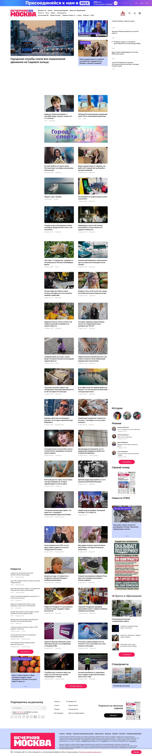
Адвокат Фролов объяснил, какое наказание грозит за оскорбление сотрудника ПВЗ (57, 644)
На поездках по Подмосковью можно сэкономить (93, 186)
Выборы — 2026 (88, 15)
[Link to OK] (19, 716)
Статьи (56, 705)
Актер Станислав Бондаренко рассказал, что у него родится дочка (25, 597)
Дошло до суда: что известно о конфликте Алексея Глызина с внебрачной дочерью (56, 578)
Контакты (122, 733)
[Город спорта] (122, 13)
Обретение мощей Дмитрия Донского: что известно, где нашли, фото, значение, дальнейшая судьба (59, 376)
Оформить (113, 715)
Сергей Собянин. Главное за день (123, 21)
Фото (47, 13)
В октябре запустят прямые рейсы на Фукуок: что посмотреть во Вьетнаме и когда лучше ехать (92, 389)
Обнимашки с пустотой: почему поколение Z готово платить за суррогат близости (90, 227)
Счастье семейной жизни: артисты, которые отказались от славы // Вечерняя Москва (137, 416)
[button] (82, 29)
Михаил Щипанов (123, 427)
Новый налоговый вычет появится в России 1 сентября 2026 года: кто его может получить (93, 407)
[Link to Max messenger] (12, 716)
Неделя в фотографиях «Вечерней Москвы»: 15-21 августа (93, 499)
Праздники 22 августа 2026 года (25, 664)
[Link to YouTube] (27, 716)
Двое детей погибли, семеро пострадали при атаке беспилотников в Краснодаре (25, 589)
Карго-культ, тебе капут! (125, 437)
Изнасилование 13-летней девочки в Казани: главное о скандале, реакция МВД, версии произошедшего (59, 499)
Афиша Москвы (55, 15)
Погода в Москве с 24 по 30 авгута (59, 346)
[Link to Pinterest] (43, 716)
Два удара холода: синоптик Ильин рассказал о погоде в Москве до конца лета (91, 547)
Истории (117, 408)
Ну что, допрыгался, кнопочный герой (129, 429)
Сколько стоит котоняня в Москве (59, 469)
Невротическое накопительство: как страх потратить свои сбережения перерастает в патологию (92, 359)
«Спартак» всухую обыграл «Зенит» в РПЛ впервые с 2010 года (24, 628)
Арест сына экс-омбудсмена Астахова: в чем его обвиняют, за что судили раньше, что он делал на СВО (59, 534)
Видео (53, 13)
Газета (50, 10)
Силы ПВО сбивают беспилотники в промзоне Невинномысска (25, 581)
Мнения (116, 423)
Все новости (25, 652)
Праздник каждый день (22, 659)
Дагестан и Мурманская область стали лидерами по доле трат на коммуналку (23, 605)
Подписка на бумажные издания (83, 733)
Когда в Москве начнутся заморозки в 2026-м (59, 249)
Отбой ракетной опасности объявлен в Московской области (23, 636)
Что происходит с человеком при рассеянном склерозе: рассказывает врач (59, 596)
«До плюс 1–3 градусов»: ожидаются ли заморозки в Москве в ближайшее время (58, 262)
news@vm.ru (132, 741)
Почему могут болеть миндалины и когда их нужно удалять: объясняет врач (59, 438)
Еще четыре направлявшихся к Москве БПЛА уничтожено (125, 53)
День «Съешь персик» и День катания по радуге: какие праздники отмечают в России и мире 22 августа (24, 678)
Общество (18, 600)
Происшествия (19, 577)
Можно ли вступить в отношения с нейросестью (93, 214)
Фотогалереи (58, 713)
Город (57, 267)
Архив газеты (73, 705)
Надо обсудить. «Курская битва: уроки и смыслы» (93, 28)
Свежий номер (121, 467)
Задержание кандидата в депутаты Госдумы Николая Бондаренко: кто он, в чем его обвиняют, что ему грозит (93, 438)
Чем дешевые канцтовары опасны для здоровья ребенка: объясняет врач (93, 596)
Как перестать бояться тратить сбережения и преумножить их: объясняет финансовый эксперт (93, 346)
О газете (62, 733)
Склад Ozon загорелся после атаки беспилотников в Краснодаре (22, 574)
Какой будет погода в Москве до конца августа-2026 (93, 534)
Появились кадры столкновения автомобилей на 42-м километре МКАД (127, 43)
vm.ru (93, 739)
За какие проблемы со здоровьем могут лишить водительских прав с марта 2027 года (91, 674)
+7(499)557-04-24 (86, 741)
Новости (41, 13)
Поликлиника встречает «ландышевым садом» (121, 620)
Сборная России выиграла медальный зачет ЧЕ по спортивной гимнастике (93, 103)
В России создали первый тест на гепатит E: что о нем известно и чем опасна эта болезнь (92, 644)
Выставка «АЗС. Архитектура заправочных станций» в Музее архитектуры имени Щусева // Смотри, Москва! (117, 416)
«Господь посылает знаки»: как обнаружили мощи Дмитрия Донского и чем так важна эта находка (59, 389)
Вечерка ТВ (42, 10)
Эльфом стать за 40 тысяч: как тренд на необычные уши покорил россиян (92, 292)
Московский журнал (61, 10)
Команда (115, 733)
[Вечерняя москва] (33, 741)
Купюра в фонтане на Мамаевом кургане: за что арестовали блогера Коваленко (58, 420)
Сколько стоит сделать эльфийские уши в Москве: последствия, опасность (93, 280)
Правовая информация (134, 733)
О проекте (126, 654)
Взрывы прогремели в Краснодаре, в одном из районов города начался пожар (25, 612)
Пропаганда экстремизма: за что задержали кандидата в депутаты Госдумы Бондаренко (91, 451)
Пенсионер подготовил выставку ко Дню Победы (128, 645)
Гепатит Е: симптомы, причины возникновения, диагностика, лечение (93, 631)
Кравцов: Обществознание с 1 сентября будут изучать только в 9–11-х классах (59, 103)
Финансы (91, 424)
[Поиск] (129, 13)
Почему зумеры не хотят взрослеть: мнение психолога (59, 280)
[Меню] (139, 13)
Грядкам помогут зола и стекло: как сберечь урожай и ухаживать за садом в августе (58, 324)
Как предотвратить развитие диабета (126, 514)
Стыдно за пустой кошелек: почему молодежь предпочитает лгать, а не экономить (58, 227)
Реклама (69, 733)
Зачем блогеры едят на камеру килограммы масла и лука (59, 155)
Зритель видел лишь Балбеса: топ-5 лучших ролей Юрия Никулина (91, 481)
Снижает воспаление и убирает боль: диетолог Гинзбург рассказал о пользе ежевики (92, 578)
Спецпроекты (61, 13)
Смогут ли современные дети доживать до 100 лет (93, 311)
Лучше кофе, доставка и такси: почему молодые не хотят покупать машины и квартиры (58, 293)
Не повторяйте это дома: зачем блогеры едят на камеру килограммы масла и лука (58, 168)
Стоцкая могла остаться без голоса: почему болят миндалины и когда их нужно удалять (58, 451)
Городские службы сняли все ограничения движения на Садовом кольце (42, 38)
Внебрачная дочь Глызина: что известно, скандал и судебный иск (59, 565)
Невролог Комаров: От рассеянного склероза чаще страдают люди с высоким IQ (58, 609)
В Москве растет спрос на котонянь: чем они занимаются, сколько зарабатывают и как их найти (58, 482)
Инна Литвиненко (123, 435)
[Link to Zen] (23, 716)
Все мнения (127, 462)
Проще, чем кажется (122, 509)
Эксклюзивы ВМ (43, 15)
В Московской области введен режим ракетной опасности (23, 643)
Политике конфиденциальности (90, 752)
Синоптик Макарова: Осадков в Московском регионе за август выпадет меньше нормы (125, 64)
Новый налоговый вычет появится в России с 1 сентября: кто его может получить (92, 420)
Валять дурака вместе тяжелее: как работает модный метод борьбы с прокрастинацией (92, 61)
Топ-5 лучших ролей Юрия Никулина (93, 469)
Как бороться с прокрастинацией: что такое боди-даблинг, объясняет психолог (93, 48)
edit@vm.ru (105, 741)
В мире (56, 199)
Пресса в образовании (77, 10)
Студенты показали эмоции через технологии (129, 627)
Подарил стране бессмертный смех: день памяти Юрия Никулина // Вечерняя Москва (127, 416)
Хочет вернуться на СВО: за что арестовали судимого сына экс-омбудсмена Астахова (56, 547)
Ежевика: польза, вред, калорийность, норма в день (93, 565)
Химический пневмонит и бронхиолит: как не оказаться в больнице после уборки (93, 262)
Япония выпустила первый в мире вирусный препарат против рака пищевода (24, 620)
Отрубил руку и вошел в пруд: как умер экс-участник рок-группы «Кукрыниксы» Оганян (57, 674)
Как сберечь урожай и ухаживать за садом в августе (59, 311)
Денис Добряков (123, 442)
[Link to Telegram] (31, 716)
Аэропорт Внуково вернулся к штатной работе (125, 32)
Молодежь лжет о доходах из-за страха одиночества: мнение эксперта (59, 214)
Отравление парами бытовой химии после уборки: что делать (93, 249)
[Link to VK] (15, 716)
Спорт (23, 631)
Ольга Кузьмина (123, 451)
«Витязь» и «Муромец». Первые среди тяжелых (130, 636)
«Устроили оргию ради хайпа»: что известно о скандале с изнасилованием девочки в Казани (57, 512)
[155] (127, 483)
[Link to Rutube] (39, 716)
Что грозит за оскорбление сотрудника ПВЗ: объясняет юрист (59, 631)
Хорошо (136, 752)
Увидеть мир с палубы (59, 186)
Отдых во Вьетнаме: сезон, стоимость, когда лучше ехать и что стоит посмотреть (93, 376)
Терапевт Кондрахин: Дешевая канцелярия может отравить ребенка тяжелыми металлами (92, 609)
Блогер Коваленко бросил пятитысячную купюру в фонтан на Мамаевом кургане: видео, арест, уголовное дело (59, 407)
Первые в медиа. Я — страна (72, 15)
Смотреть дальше (76, 686)
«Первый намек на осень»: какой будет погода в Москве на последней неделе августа (59, 359)
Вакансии (108, 733)
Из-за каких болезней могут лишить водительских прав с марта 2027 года (93, 661)
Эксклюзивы (85, 43)
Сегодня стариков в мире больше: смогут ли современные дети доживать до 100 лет (91, 324)
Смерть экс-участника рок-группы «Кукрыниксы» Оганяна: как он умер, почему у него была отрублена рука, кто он (59, 661)
